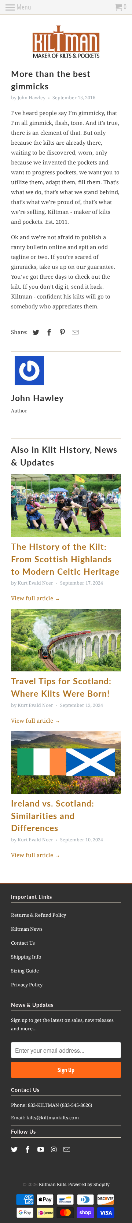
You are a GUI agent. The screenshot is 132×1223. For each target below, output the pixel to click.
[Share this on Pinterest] (61, 332)
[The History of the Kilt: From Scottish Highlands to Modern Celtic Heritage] (66, 505)
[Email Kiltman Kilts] (67, 1149)
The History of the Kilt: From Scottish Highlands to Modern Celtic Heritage (65, 559)
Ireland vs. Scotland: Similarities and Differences (52, 815)
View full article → (35, 598)
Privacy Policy (27, 984)
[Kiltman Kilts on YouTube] (41, 1149)
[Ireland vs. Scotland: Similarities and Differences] (66, 762)
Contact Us (23, 943)
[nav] (18, 7)
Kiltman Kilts (52, 1184)
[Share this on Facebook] (48, 332)
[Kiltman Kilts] (66, 42)
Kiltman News (27, 929)
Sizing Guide (25, 970)
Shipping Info (26, 956)
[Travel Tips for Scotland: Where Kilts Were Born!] (66, 640)
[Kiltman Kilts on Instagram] (54, 1149)
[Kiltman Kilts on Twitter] (15, 1149)
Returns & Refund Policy (38, 915)
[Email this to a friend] (74, 332)
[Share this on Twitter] (35, 332)
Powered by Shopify (89, 1184)
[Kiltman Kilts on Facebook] (28, 1149)
